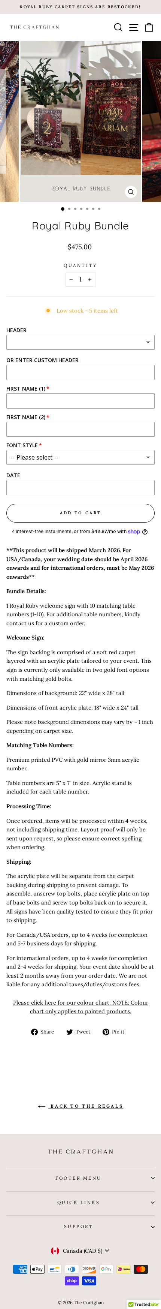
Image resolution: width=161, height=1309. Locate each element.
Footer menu (78, 1178)
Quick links (78, 1202)
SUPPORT (79, 1226)
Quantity (80, 265)
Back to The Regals (85, 1106)
